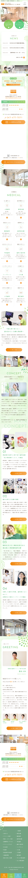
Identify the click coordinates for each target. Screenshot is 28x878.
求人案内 (5, 847)
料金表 (5, 849)
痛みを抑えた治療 (7, 858)
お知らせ (5, 833)
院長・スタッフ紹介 (8, 839)
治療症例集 (6, 855)
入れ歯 (18, 849)
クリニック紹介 (7, 836)
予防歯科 (19, 841)
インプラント (20, 847)
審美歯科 (19, 836)
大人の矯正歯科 (20, 860)
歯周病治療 (19, 839)
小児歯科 (19, 852)
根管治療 (19, 833)
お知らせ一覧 (19, 57)
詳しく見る (14, 349)
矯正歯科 (19, 855)
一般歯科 (19, 830)
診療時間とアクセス (8, 841)
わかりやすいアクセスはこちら (15, 162)
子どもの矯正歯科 (21, 858)
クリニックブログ (7, 844)
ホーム (5, 830)
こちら (18, 157)
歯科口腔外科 (20, 844)
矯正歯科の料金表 (7, 852)
